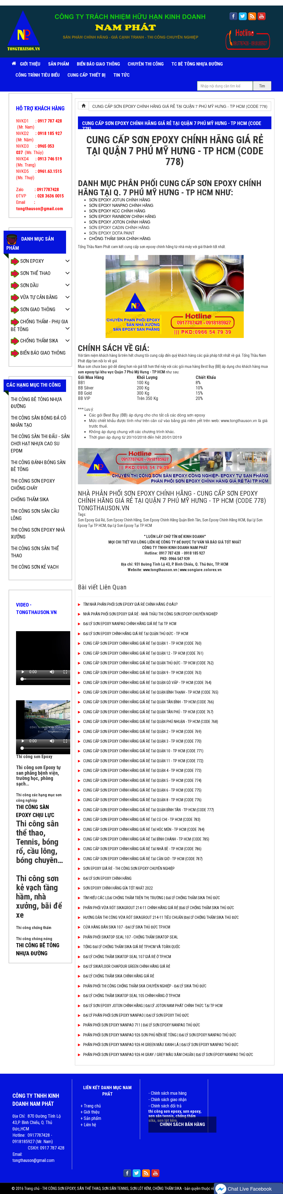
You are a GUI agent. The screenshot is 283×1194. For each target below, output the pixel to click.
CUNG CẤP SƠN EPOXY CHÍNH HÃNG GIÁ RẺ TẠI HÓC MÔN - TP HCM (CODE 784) (144, 829)
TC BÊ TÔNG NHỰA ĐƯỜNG (197, 64)
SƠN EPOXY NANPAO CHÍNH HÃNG (121, 205)
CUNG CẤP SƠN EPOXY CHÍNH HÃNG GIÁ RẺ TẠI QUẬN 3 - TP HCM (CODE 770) (142, 741)
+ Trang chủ (90, 1106)
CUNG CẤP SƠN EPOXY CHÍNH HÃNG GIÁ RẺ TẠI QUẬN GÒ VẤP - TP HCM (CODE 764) (147, 682)
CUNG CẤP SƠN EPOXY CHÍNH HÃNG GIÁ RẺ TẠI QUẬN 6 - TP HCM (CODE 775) (142, 790)
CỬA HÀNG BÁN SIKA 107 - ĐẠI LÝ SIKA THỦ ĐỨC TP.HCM (126, 927)
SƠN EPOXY (31, 261)
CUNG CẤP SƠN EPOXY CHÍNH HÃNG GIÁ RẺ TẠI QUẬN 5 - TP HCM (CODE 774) (142, 780)
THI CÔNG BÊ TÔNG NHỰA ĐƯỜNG (36, 402)
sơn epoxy (191, 1111)
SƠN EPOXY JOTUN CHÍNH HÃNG (119, 199)
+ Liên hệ (88, 1124)
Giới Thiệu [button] (30, 64)
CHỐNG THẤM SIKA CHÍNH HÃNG (120, 238)
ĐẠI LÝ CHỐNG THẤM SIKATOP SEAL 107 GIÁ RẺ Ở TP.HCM (127, 956)
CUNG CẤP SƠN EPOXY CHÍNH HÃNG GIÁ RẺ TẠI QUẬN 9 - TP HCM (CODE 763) (142, 672)
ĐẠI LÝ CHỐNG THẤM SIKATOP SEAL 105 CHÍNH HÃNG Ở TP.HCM (131, 995)
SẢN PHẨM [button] (58, 64)
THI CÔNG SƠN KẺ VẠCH (35, 567)
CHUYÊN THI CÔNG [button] (146, 64)
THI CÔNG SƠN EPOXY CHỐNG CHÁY (33, 484)
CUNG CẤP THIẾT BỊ (86, 75)
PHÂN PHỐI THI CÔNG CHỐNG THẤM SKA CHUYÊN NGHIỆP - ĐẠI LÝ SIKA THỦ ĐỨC (144, 986)
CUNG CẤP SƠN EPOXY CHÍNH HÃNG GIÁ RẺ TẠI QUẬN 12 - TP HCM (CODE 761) (143, 653)
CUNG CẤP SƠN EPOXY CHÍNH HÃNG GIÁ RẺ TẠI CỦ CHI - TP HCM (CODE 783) (141, 819)
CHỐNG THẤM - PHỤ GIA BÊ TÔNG (39, 325)
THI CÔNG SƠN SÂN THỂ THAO (35, 551)
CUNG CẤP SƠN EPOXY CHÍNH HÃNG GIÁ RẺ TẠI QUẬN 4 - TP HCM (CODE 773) (142, 770)
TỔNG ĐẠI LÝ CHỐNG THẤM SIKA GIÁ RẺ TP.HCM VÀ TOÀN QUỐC (131, 947)
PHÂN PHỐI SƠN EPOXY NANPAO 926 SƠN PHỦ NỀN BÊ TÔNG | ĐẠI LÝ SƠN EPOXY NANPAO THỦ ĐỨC (159, 1035)
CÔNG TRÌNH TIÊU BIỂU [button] (37, 75)
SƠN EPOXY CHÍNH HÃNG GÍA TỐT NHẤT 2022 (118, 888)
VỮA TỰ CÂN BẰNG (38, 297)
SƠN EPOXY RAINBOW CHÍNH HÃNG (122, 216)
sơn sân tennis (161, 1116)
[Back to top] (273, 1173)
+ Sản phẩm (90, 1118)
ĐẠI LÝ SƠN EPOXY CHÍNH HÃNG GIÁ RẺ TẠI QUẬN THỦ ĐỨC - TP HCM (135, 633)
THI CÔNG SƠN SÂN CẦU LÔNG (35, 514)
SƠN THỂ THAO (35, 273)
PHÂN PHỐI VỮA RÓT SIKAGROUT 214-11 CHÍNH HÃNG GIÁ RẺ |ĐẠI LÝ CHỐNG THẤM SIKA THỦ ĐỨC (158, 908)
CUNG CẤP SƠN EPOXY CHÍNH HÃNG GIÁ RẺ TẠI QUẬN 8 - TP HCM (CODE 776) (142, 800)
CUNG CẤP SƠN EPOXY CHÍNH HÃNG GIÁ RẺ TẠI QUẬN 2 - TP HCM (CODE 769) (142, 731)
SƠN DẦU (28, 285)
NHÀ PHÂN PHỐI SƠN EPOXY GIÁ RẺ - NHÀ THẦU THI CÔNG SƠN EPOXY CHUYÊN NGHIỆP (150, 614)
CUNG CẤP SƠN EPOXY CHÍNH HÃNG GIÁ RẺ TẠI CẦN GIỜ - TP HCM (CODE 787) (143, 859)
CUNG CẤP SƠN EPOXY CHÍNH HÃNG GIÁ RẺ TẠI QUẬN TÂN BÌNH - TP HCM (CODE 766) (148, 702)
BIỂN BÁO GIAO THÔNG (98, 64)
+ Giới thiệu (89, 1112)
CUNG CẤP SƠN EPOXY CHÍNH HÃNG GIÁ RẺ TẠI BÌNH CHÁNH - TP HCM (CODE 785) (146, 839)
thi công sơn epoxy (164, 1111)
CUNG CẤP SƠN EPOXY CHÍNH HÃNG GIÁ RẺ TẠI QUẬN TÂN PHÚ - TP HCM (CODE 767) (148, 712)
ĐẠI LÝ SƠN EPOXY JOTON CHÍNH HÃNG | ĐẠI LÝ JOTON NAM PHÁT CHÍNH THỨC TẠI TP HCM (152, 1005)
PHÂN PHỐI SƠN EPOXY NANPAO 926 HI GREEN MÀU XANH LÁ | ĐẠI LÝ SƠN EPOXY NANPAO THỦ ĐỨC (161, 1044)
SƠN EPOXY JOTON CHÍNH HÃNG (119, 222)
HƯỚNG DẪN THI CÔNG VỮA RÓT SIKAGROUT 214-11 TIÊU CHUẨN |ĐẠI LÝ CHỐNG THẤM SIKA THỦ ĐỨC (161, 917)
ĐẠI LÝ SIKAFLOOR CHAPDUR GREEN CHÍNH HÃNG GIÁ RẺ (126, 966)
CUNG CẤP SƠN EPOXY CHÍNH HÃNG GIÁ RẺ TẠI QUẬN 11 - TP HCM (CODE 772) (143, 761)
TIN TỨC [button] (121, 75)
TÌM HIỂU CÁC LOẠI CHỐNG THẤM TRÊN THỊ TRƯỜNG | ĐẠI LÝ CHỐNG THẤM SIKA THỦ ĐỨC (151, 898)
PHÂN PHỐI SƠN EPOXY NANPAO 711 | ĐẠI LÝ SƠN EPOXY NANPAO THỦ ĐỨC (141, 1025)
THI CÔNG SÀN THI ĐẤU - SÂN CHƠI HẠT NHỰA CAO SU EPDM (40, 443)
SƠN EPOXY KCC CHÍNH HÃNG (117, 211)
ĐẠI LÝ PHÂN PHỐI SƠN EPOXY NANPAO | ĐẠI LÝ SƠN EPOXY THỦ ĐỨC (136, 1015)
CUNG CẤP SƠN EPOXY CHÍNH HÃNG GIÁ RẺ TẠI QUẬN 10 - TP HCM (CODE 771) (143, 751)
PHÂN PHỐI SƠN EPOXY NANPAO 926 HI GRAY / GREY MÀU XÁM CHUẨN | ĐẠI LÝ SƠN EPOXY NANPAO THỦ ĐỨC (168, 1054)
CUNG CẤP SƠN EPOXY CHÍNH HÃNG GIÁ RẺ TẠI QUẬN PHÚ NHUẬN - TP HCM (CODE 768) (150, 721)
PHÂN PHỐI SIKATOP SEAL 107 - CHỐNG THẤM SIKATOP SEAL (130, 937)
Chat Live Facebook (249, 1188)
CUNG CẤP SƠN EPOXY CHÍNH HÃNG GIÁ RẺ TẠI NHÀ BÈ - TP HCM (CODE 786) (142, 849)
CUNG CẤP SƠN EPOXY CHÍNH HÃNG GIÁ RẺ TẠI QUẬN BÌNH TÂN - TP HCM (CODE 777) (148, 810)
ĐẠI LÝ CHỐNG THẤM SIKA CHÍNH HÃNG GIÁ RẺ (118, 976)
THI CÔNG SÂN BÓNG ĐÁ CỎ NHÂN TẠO (38, 421)
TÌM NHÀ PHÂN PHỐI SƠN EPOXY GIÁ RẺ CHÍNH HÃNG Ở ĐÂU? (130, 604)
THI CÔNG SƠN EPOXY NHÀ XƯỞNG (38, 533)
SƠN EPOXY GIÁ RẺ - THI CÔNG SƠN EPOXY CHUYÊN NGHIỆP (129, 868)
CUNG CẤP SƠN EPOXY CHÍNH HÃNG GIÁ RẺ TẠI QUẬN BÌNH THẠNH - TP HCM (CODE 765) (150, 692)
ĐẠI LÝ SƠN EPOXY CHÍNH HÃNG (107, 878)
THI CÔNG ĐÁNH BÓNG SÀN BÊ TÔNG (38, 465)
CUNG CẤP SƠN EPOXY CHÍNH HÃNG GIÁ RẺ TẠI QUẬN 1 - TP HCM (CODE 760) (142, 643)
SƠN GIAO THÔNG (37, 309)
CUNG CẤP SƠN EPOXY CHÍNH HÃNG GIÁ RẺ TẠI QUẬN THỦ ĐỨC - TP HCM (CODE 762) (148, 663)
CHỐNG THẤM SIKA (38, 341)
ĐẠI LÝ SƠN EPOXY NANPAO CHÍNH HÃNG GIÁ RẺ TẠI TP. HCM (129, 623)
